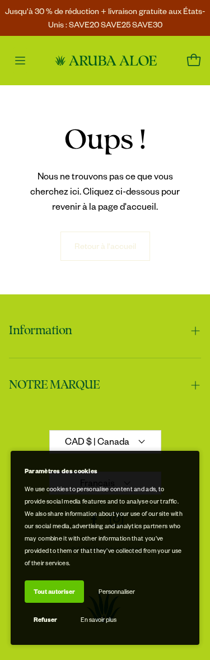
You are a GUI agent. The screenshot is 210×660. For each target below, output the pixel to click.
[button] (105, 331)
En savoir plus (98, 619)
